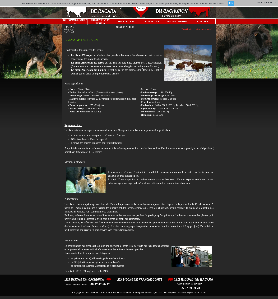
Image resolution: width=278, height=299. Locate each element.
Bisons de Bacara (97, 292)
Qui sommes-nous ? (75, 20)
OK (231, 3)
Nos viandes (125, 21)
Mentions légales (185, 292)
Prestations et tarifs (100, 22)
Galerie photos (177, 21)
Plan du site (200, 292)
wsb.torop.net (170, 292)
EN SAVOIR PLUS (266, 2)
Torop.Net (139, 292)
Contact (202, 21)
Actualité (150, 21)
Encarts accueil (125, 27)
